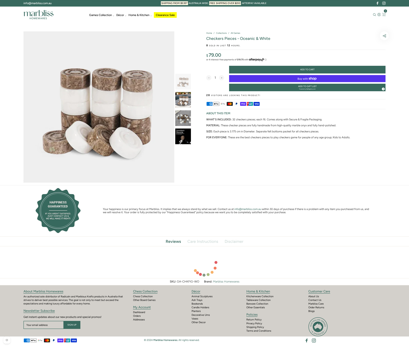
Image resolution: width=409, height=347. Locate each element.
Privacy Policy (254, 323)
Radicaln (65, 296)
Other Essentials (255, 307)
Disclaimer (234, 241)
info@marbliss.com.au (37, 3)
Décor (120, 15)
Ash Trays (197, 300)
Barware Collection (257, 303)
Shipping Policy (255, 327)
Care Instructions (202, 241)
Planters (196, 311)
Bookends (197, 303)
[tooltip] (383, 89)
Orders (137, 315)
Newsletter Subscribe (39, 311)
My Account (142, 307)
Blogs (311, 311)
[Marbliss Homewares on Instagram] (384, 3)
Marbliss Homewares (226, 281)
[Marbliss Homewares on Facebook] (377, 3)
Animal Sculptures (202, 296)
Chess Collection (145, 291)
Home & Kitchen (138, 15)
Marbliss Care (316, 303)
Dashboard (139, 312)
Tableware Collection (258, 300)
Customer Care (319, 291)
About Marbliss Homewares (43, 291)
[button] (307, 87)
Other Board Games (144, 300)
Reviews (173, 241)
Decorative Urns (201, 314)
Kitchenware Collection (260, 296)
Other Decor (199, 322)
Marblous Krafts (85, 296)
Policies (252, 314)
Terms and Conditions (258, 330)
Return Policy (254, 319)
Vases (195, 318)
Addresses (139, 319)
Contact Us (314, 300)
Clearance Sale (165, 15)
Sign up (71, 324)
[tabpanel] (98, 107)
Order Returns (316, 307)
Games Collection (100, 15)
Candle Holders (200, 307)
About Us (313, 296)
